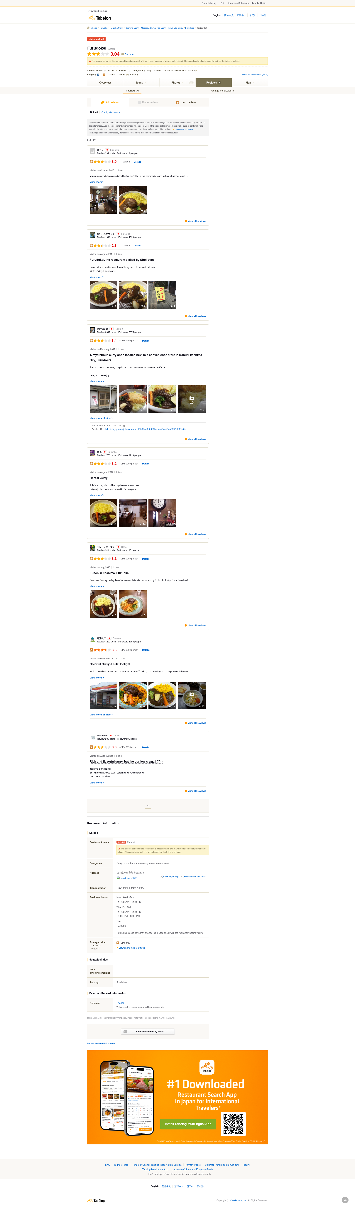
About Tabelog (209, 2)
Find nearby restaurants (195, 876)
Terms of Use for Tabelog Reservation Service (157, 1164)
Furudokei (96, 48)
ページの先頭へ (345, 1200)
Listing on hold (96, 39)
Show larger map (170, 876)
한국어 (252, 15)
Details (137, 161)
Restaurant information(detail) (255, 74)
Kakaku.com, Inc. (238, 1200)
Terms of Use (121, 1164)
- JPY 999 (110, 74)
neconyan (108, 735)
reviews (129, 53)
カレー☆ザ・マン (112, 547)
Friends (120, 1003)
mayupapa (110, 328)
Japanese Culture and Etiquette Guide (247, 2)
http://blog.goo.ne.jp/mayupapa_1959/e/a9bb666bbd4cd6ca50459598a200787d (145, 428)
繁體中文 (241, 15)
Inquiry (246, 1164)
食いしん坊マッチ (113, 233)
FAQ (222, 2)
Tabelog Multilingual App (155, 1169)
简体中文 (229, 15)
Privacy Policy (193, 1164)
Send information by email (149, 1031)
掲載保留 (121, 842)
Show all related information (101, 1043)
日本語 (263, 15)
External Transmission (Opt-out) (222, 1164)
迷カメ (108, 150)
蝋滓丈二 (109, 638)
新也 (107, 452)
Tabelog (99, 18)
